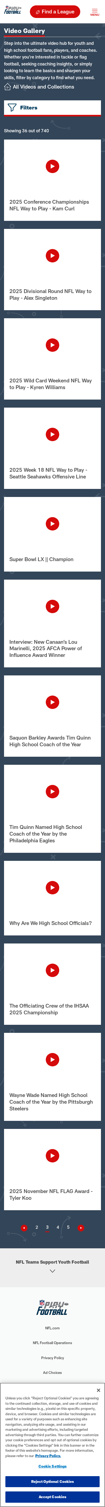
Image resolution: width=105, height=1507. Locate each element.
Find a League (58, 11)
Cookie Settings (52, 1466)
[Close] (98, 1390)
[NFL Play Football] (13, 11)
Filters (28, 107)
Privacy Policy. (48, 1456)
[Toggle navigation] (95, 11)
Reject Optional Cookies (52, 1481)
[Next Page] (79, 1228)
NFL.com (52, 1328)
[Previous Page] (26, 1228)
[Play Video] (52, 166)
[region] (52, 1445)
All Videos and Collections (43, 86)
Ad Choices (52, 1372)
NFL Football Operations (52, 1343)
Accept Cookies (52, 1497)
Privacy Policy (52, 1358)
